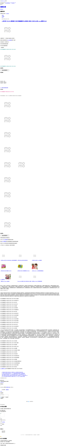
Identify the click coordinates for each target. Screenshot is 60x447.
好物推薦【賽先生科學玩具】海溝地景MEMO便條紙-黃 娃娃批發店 (12, 372)
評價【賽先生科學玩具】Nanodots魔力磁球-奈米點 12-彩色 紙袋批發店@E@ (14, 374)
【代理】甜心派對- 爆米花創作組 (22, 260)
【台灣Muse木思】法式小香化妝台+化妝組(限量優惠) (8, 260)
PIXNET (23, 434)
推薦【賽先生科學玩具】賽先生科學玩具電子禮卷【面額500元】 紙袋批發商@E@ (15, 375)
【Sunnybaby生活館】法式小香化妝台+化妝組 (24, 281)
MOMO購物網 (9, 40)
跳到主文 (1, 9)
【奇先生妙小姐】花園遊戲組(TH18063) (23, 270)
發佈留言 (2, 398)
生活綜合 (7, 13)
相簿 (3, 15)
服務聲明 (38, 434)
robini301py (2, 382)
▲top (1, 391)
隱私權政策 (35, 434)
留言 (9, 387)
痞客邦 (7, 387)
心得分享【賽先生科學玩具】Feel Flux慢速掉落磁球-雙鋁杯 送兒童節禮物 (13, 373)
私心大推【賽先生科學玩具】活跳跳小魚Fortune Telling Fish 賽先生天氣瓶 (13, 376)
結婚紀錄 (7, 389)
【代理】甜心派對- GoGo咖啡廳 (37, 260)
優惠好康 (3, 7)
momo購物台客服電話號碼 (4, 87)
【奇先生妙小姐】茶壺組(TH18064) (5, 270)
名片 (3, 17)
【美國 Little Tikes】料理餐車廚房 (37, 281)
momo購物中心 (2, 279)
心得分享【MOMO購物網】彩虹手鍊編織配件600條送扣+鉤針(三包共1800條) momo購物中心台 (24, 21)
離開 (5, 445)
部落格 (3, 16)
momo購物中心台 (3, 368)
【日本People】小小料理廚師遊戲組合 (37, 270)
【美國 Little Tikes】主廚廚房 (4, 281)
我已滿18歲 (2, 445)
